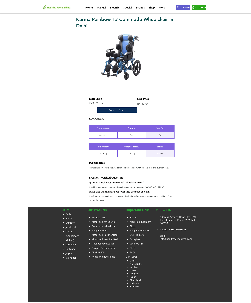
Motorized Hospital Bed (105, 239)
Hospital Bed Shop (140, 230)
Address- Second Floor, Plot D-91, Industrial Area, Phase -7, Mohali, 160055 (178, 220)
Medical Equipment (140, 221)
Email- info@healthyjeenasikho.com (176, 237)
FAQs (132, 252)
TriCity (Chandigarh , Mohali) (73, 236)
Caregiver (135, 239)
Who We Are (136, 243)
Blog (132, 248)
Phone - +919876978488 (173, 229)
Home (133, 217)
